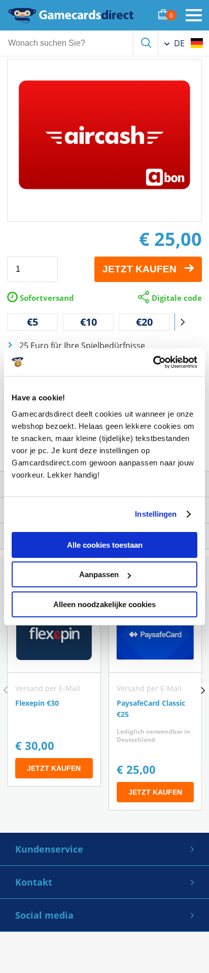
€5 (32, 322)
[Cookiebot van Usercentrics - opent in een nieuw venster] (153, 362)
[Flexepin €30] (54, 692)
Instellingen (156, 514)
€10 (88, 322)
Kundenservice (49, 849)
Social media (44, 915)
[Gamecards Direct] (71, 15)
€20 (144, 322)
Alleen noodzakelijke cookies (104, 604)
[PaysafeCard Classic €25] (155, 704)
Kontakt (33, 882)
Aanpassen (99, 574)
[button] (182, 322)
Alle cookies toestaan (105, 545)
